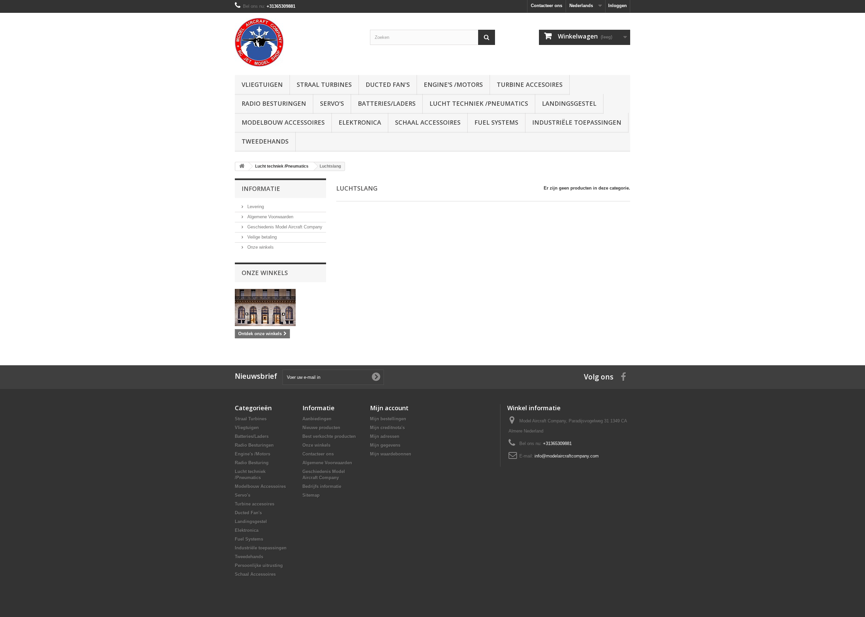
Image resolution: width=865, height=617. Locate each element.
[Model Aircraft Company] (297, 42)
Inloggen (617, 5)
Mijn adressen (384, 436)
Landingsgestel (569, 103)
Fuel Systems (496, 122)
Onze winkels (260, 247)
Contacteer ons (546, 5)
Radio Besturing (252, 462)
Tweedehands (265, 141)
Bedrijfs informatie (321, 486)
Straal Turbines (324, 84)
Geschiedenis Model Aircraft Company (284, 226)
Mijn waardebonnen (390, 453)
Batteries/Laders (387, 103)
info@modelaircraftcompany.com (567, 456)
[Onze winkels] (280, 307)
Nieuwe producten (321, 427)
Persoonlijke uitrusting (259, 565)
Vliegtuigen (262, 84)
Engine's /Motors (453, 84)
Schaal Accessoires (428, 122)
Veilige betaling (261, 237)
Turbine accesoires (530, 84)
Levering (255, 206)
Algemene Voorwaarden (269, 216)
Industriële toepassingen (576, 122)
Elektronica (360, 122)
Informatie (261, 188)
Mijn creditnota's (387, 427)
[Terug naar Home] (242, 166)
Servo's (332, 103)
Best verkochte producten (329, 436)
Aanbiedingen (316, 418)
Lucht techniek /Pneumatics (478, 103)
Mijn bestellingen (388, 418)
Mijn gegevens (385, 445)
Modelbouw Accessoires (283, 122)
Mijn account (389, 408)
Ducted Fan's (388, 84)
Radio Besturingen (274, 103)
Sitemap (311, 495)
